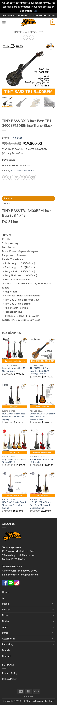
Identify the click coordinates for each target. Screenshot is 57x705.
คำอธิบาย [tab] (8, 198)
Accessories (8, 638)
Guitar (5, 620)
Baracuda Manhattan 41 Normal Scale (13, 369)
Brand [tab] (7, 203)
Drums (6, 615)
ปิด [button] (35, 10)
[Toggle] (53, 604)
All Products (34, 32)
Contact (6, 655)
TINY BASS (16, 137)
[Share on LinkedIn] (33, 177)
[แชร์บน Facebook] (10, 177)
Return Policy (9, 678)
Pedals (5, 603)
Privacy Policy (9, 673)
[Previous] (6, 69)
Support (28, 696)
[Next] (50, 69)
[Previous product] (31, 37)
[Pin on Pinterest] (28, 177)
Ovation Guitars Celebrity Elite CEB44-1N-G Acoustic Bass (42, 416)
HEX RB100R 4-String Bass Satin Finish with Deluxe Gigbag (40, 505)
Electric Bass (30, 170)
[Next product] (25, 37)
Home (18, 32)
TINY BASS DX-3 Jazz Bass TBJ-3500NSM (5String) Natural (40, 371)
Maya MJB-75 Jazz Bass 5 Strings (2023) (14, 460)
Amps (5, 626)
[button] (4, 22)
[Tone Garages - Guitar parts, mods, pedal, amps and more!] (28, 22)
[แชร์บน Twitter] (16, 177)
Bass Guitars (17, 170)
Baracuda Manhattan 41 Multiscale (41, 460)
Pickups (6, 609)
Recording (7, 644)
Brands (6, 650)
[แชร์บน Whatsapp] (5, 177)
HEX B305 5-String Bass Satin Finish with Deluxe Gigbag (13, 416)
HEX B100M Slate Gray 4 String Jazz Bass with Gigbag (14, 505)
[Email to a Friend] (22, 177)
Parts (5, 632)
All (3, 597)
